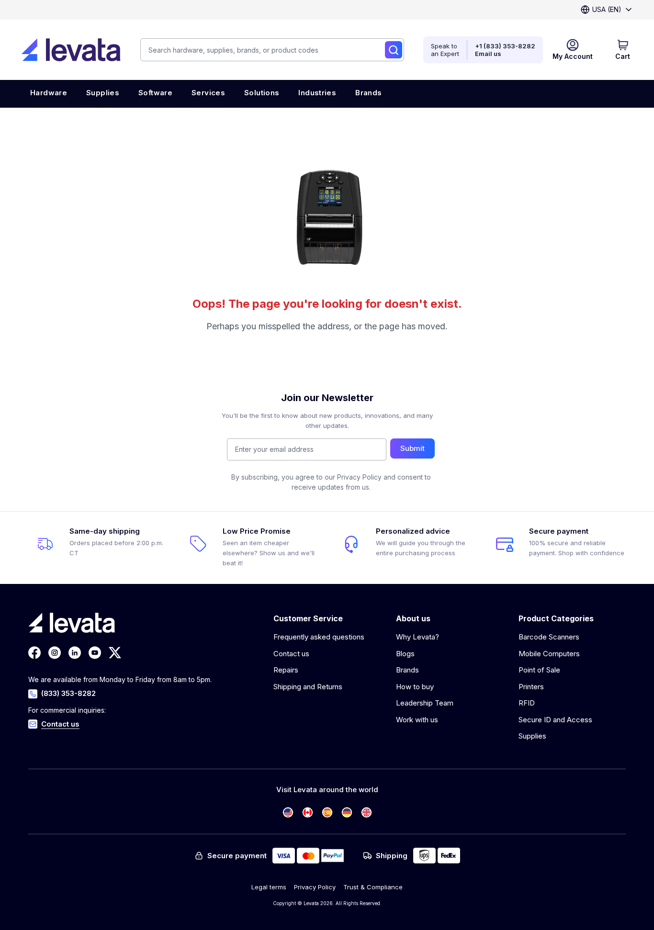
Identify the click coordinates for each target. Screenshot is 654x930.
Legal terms (268, 887)
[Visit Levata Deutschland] (347, 812)
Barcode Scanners (549, 636)
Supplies (532, 735)
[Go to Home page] (71, 49)
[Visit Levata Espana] (327, 812)
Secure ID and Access (555, 719)
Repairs (285, 669)
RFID (527, 702)
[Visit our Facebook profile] (34, 652)
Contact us (60, 723)
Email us (488, 53)
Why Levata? (417, 636)
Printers (531, 686)
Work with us (417, 719)
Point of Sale (539, 669)
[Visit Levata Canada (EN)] (308, 812)
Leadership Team (424, 702)
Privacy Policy (315, 887)
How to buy (415, 686)
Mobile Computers (549, 653)
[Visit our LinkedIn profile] (74, 652)
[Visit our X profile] (115, 652)
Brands (407, 669)
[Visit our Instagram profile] (54, 652)
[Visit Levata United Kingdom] (366, 812)
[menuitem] (49, 94)
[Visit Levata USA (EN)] (288, 812)
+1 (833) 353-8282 (505, 46)
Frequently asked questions (318, 636)
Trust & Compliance (373, 887)
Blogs (405, 653)
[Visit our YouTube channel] (95, 652)
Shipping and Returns (307, 686)
